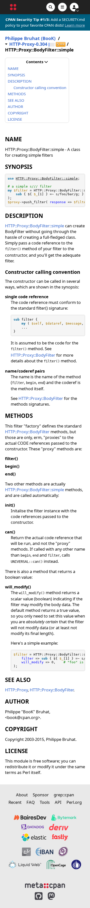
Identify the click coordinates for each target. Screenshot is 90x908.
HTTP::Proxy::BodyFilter (33, 355)
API (58, 802)
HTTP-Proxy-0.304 (28, 44)
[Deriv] (59, 827)
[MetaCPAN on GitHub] (38, 896)
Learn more (75, 25)
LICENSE (15, 119)
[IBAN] (44, 852)
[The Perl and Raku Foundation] (76, 864)
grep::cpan (64, 795)
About (22, 795)
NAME (13, 68)
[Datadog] (32, 827)
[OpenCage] (56, 864)
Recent (15, 802)
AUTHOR (15, 106)
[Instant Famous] (63, 852)
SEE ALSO (16, 100)
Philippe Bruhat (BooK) (30, 38)
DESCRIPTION (20, 81)
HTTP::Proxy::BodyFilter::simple (47, 178)
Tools (45, 802)
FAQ (30, 802)
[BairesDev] (30, 817)
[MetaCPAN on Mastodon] (56, 896)
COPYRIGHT (18, 112)
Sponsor (41, 795)
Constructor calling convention (40, 87)
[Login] (74, 7)
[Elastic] (33, 837)
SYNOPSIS (16, 74)
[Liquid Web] (25, 864)
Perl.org (74, 802)
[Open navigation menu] (62, 7)
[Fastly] (60, 837)
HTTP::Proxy (16, 690)
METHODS (17, 93)
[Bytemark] (63, 817)
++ (60, 44)
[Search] (50, 7)
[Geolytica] (26, 852)
